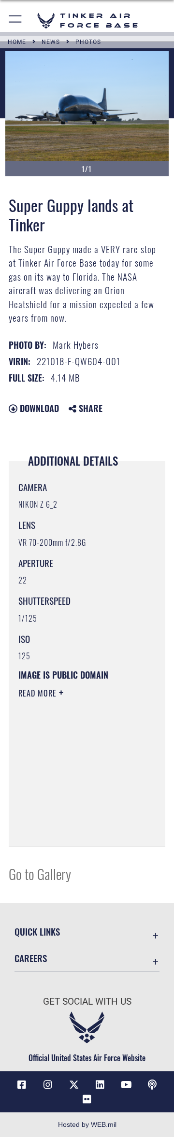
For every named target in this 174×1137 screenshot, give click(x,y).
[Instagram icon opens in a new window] (48, 1085)
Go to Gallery (40, 873)
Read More (38, 693)
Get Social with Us (87, 1001)
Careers (30, 958)
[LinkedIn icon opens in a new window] (100, 1085)
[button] (15, 20)
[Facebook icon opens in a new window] (21, 1085)
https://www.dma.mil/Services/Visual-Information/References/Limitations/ (77, 828)
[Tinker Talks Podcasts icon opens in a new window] (152, 1085)
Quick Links (37, 931)
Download (38, 408)
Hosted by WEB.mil (87, 1124)
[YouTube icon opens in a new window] (126, 1085)
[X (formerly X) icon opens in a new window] (74, 1085)
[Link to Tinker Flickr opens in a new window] (87, 1099)
